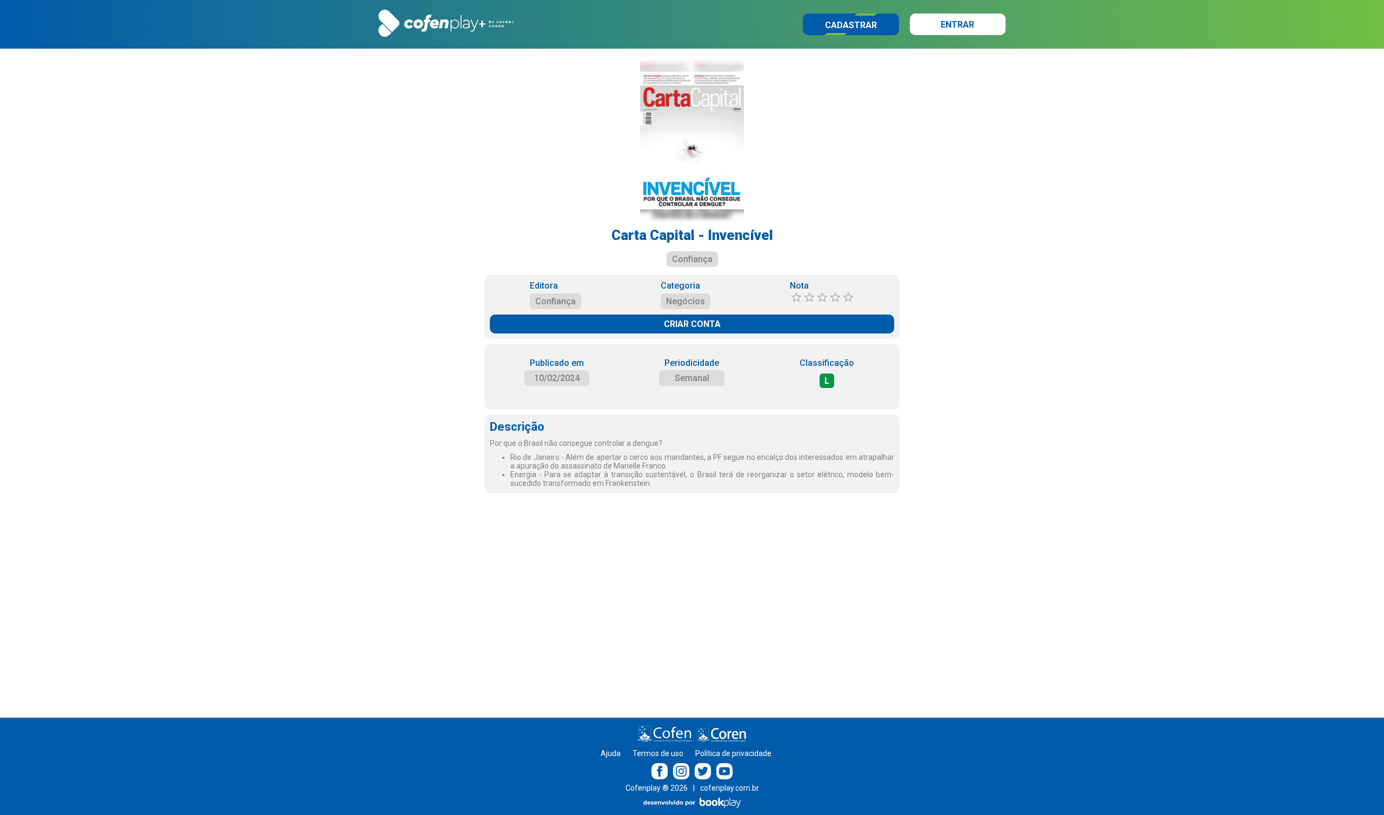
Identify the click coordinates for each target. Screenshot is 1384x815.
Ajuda (611, 753)
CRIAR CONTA (692, 324)
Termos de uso (658, 753)
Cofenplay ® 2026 (657, 788)
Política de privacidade (733, 753)
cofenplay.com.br (729, 788)
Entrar (957, 24)
